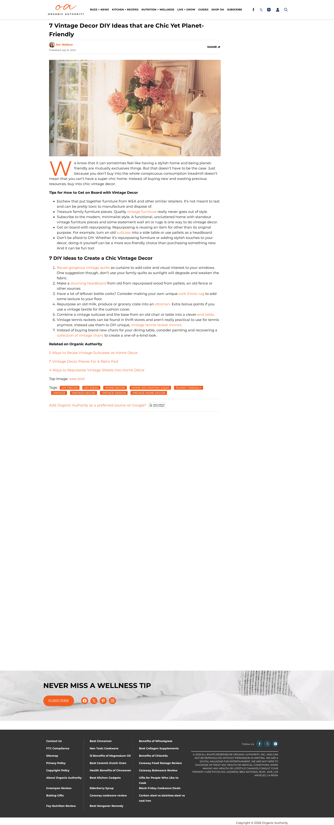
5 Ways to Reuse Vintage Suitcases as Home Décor (93, 353)
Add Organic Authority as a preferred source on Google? (97, 405)
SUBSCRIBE (58, 701)
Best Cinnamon (101, 741)
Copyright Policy (57, 770)
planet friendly (188, 387)
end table (205, 314)
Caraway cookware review (108, 795)
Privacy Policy (56, 763)
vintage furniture (142, 212)
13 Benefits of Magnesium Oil (110, 755)
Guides (203, 9)
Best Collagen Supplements (159, 748)
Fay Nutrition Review (61, 806)
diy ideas (91, 387)
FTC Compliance (57, 748)
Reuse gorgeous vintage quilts (83, 268)
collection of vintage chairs (80, 335)
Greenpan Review (59, 788)
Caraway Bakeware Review (158, 770)
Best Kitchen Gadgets (105, 777)
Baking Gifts (55, 795)
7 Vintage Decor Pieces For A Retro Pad (83, 361)
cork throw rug (191, 294)
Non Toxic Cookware (104, 748)
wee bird (76, 379)
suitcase (124, 232)
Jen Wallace (64, 44)
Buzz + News (99, 9)
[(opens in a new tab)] (253, 9)
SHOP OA (217, 9)
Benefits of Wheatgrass (155, 741)
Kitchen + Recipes (125, 9)
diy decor (70, 387)
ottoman (162, 304)
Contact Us (54, 741)
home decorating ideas (150, 387)
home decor (115, 387)
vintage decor (83, 393)
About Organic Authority (64, 777)
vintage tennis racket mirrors (156, 325)
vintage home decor (148, 393)
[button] (277, 10)
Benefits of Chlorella (153, 755)
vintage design (114, 393)
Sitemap (52, 755)
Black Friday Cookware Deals (159, 788)
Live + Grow (186, 9)
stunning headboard (88, 283)
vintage (59, 393)
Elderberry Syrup (102, 788)
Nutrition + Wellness (157, 9)
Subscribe (234, 9)
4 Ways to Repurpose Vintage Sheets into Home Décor (97, 370)
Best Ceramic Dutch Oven (108, 763)
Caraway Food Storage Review (160, 763)
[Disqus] (135, 463)
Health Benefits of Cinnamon (110, 770)
